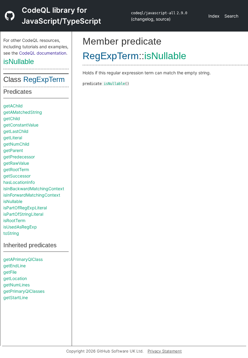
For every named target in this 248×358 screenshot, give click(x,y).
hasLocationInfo (19, 182)
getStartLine (15, 297)
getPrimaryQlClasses (23, 291)
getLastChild (15, 131)
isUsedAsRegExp (20, 226)
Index (214, 16)
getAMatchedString (22, 112)
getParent (13, 150)
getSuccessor (17, 175)
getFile (10, 272)
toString (11, 233)
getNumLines (16, 284)
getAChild (13, 105)
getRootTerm (16, 169)
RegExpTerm (44, 79)
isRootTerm (14, 220)
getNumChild (16, 144)
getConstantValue (20, 124)
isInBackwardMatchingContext (33, 188)
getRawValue (16, 163)
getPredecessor (19, 156)
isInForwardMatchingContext (31, 195)
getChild (11, 118)
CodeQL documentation (42, 53)
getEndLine (14, 265)
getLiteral (12, 137)
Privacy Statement (165, 351)
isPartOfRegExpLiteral (25, 207)
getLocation (15, 278)
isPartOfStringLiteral (23, 214)
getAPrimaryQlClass (23, 259)
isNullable (18, 61)
